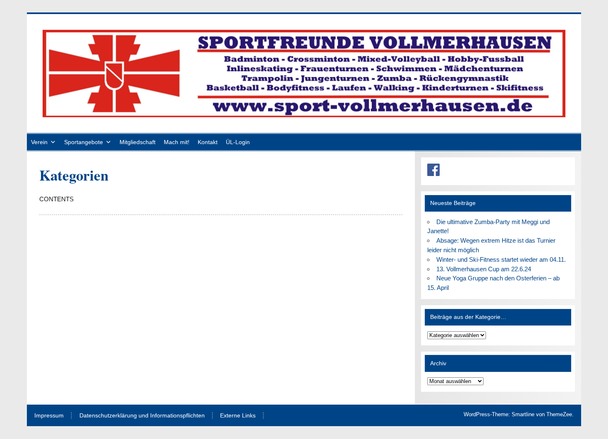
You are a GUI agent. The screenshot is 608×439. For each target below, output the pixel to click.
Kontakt (208, 142)
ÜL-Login (238, 142)
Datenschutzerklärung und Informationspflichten (142, 416)
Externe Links (238, 416)
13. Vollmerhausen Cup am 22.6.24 (483, 269)
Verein (39, 142)
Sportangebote (83, 142)
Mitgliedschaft (138, 142)
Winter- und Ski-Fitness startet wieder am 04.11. (501, 259)
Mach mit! (176, 142)
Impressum (49, 416)
